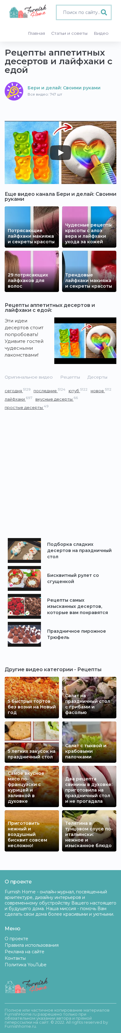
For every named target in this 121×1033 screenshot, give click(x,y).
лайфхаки (18, 399)
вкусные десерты (56, 399)
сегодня (17, 390)
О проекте (16, 938)
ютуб (78, 390)
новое (101, 390)
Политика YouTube (26, 965)
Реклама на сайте (24, 951)
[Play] (60, 152)
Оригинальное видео (29, 377)
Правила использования (32, 945)
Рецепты (70, 377)
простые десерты (26, 407)
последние (49, 390)
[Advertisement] (60, 474)
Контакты (15, 958)
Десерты (97, 377)
